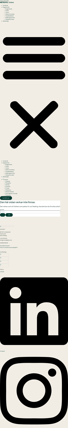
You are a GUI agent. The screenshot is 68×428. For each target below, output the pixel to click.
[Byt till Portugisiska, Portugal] (11, 193)
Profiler (7, 10)
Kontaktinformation (5, 245)
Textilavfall (5, 5)
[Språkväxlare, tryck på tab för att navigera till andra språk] (5, 179)
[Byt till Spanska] (8, 195)
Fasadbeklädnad (9, 15)
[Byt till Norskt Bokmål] (9, 191)
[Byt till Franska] (7, 186)
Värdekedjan (6, 21)
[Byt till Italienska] (8, 190)
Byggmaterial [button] (6, 7)
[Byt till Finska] (7, 184)
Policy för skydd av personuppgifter (9, 247)
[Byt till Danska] (7, 181)
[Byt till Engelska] (8, 183)
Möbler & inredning (9, 14)
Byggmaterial (8, 9)
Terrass (7, 12)
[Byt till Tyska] (7, 188)
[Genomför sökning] (2, 215)
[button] (34, 91)
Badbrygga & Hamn (10, 17)
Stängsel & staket (9, 19)
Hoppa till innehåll (4, 1)
